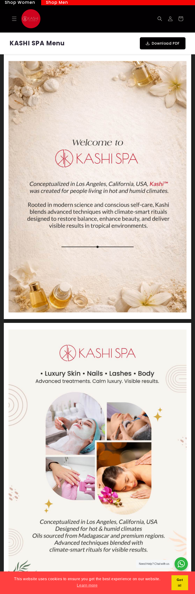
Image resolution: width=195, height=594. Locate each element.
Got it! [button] (180, 582)
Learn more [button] (87, 585)
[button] (14, 19)
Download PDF (166, 43)
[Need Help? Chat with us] (181, 563)
